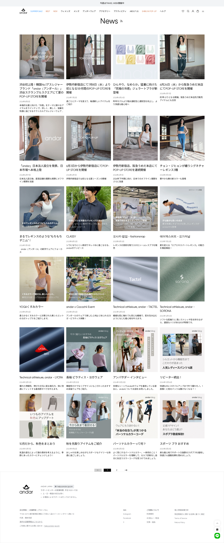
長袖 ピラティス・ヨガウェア (84, 377)
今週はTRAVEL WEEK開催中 (112, 3)
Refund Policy (179, 522)
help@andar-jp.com (52, 526)
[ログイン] (193, 11)
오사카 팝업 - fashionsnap (129, 236)
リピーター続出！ (171, 377)
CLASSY (71, 236)
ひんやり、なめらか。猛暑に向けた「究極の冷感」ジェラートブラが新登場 (135, 88)
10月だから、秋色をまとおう (37, 443)
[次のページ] (126, 470)
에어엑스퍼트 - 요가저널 (175, 236)
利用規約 (150, 514)
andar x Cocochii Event (80, 306)
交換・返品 (151, 522)
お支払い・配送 (153, 518)
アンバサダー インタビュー (130, 377)
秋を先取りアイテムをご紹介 (84, 443)
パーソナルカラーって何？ (129, 443)
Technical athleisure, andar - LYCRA (41, 377)
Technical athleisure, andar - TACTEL (135, 306)
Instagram (127, 514)
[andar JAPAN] (23, 11)
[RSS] (121, 21)
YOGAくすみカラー (31, 306)
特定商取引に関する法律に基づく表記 (189, 514)
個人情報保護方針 (181, 510)
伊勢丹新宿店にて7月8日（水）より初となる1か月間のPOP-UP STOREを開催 (88, 88)
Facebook (127, 518)
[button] (188, 11)
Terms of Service (180, 518)
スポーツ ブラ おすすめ (174, 443)
